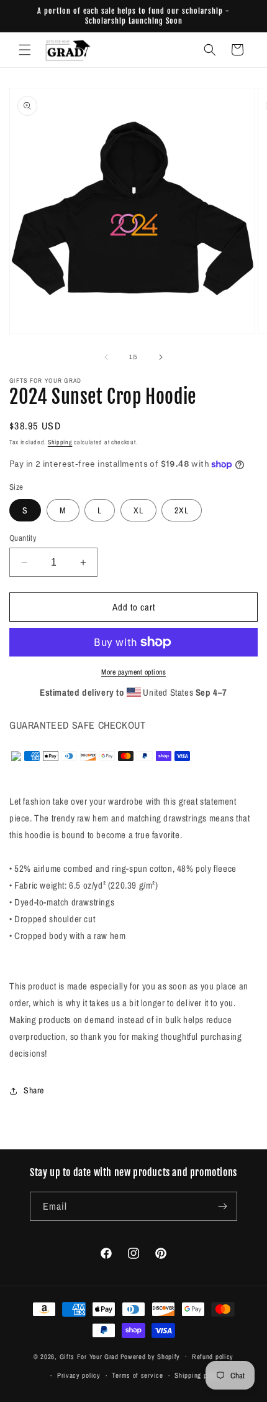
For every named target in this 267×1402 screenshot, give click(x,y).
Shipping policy (198, 1375)
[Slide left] (106, 357)
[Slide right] (160, 357)
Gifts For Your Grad (89, 1356)
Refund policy (212, 1356)
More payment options (133, 672)
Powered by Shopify (150, 1356)
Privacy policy (79, 1375)
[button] (24, 49)
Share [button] (34, 1090)
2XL (181, 510)
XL (138, 510)
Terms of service (137, 1375)
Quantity (22, 538)
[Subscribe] (223, 1206)
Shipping (60, 442)
